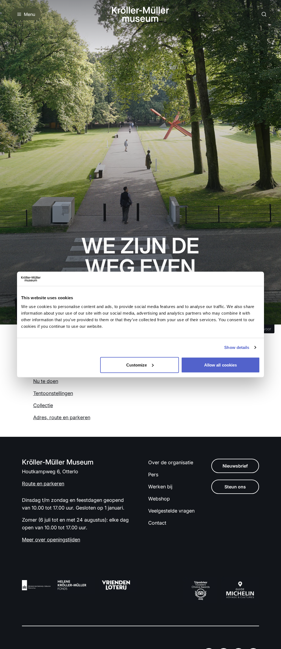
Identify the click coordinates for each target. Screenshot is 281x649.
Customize (136, 364)
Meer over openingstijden (51, 539)
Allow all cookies (220, 364)
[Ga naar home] (140, 14)
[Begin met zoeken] (264, 14)
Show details (236, 347)
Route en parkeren (43, 483)
